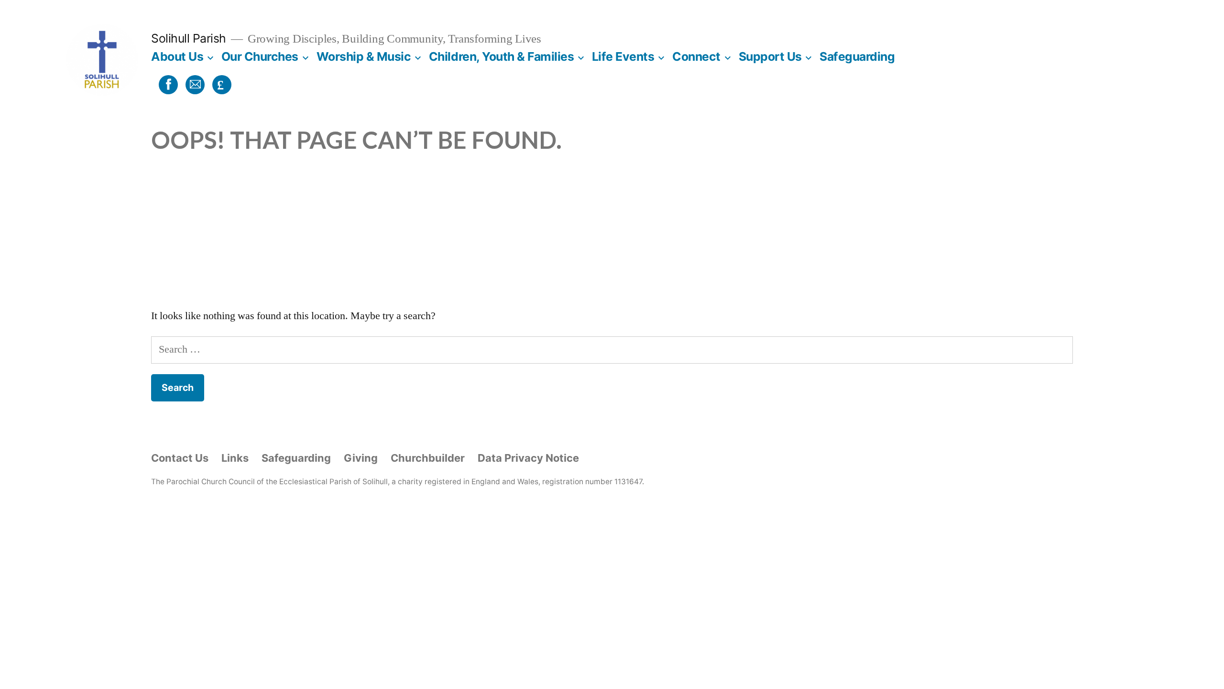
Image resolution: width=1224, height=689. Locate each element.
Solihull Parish (188, 38)
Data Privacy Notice (528, 458)
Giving (361, 458)
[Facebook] (167, 84)
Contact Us (179, 458)
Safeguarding (857, 56)
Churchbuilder (428, 458)
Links (235, 458)
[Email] (194, 84)
